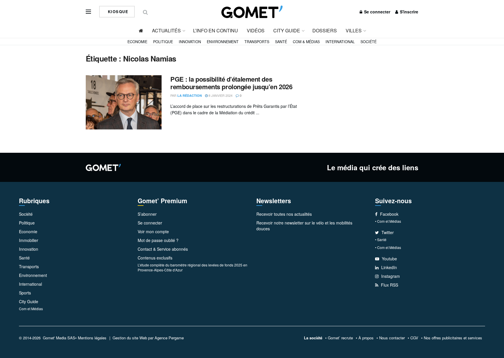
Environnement (223, 41)
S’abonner (147, 214)
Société (368, 41)
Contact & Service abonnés (163, 249)
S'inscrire (408, 12)
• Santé (380, 239)
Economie (137, 41)
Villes (354, 30)
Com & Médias (306, 41)
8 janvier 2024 (220, 95)
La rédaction (189, 95)
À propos (366, 338)
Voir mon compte (153, 231)
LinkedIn (388, 267)
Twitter (387, 232)
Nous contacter (392, 338)
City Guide (286, 30)
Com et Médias (31, 308)
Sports (25, 293)
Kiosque (117, 11)
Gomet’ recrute (340, 338)
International (340, 41)
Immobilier (28, 240)
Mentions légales (92, 338)
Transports (256, 41)
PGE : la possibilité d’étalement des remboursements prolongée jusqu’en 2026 (231, 82)
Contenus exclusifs (155, 258)
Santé (281, 41)
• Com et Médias (388, 221)
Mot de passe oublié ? (158, 240)
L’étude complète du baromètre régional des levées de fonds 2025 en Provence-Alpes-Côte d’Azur (192, 267)
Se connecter (376, 12)
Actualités (166, 30)
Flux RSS (389, 285)
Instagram (390, 276)
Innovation (190, 41)
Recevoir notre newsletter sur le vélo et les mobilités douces (304, 225)
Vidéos (256, 30)
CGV (414, 338)
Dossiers (324, 30)
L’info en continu (215, 30)
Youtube (389, 259)
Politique (163, 41)
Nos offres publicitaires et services (453, 338)
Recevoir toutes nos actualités (284, 214)
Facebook (388, 214)
